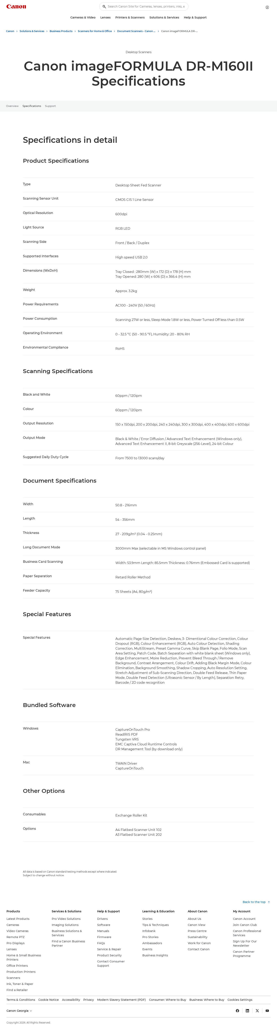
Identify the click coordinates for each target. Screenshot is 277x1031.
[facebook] (237, 1010)
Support (50, 106)
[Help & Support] (208, 17)
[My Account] (267, 7)
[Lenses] (112, 17)
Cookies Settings (240, 1000)
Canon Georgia (17, 1011)
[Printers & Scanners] (146, 17)
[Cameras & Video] (97, 17)
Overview (12, 106)
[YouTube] (267, 1010)
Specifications (32, 106)
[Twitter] (257, 1010)
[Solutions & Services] (180, 17)
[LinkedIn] (247, 1010)
